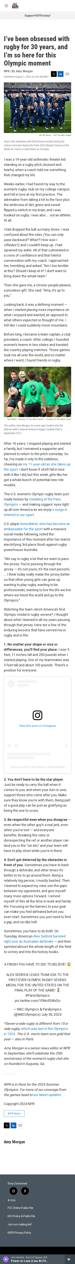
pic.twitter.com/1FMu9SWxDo (37, 1001)
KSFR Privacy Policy (19, 1232)
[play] (5, 1259)
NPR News (14, 1113)
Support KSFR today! (37, 15)
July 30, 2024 (51, 1014)
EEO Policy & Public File (21, 1216)
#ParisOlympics (37, 995)
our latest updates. (47, 1095)
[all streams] (70, 1259)
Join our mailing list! (20, 1224)
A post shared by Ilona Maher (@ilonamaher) (37, 766)
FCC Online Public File (20, 1208)
